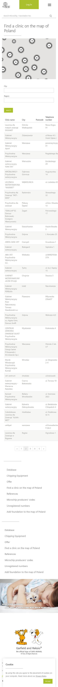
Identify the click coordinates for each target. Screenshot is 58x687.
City (23, 119)
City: (5, 86)
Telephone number (49, 118)
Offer (9, 481)
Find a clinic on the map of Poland (24, 487)
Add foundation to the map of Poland (26, 511)
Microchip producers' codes (21, 499)
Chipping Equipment (17, 475)
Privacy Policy (41, 676)
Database (11, 469)
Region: (6, 96)
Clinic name (10, 119)
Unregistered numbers (18, 505)
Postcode (39, 119)
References (12, 493)
